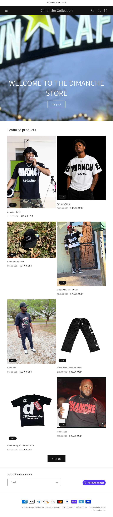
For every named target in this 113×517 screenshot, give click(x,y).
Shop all (56, 104)
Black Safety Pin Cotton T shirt (20, 445)
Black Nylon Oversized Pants (69, 367)
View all (56, 458)
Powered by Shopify (52, 507)
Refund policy (81, 507)
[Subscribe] (57, 482)
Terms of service (99, 510)
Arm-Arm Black (13, 212)
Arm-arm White (63, 204)
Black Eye (11, 367)
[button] (6, 10)
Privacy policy (68, 507)
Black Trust (62, 432)
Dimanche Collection (36, 507)
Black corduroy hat (15, 261)
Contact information (98, 507)
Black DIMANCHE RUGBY (67, 290)
